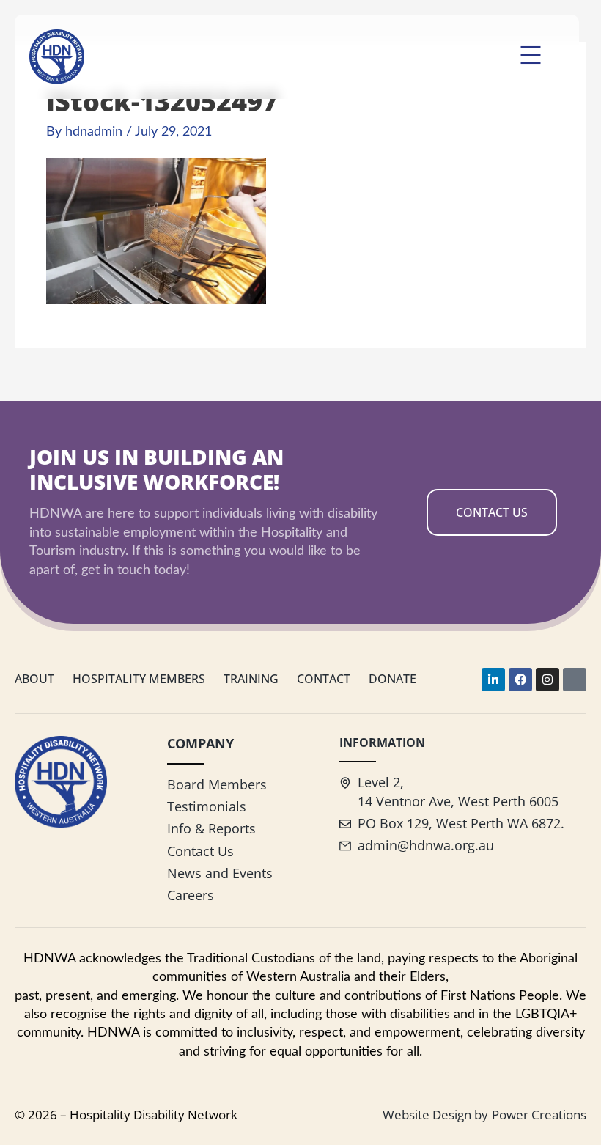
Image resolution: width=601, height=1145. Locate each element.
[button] (531, 57)
